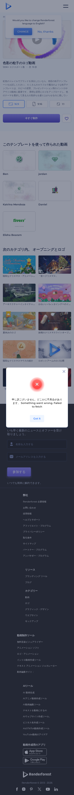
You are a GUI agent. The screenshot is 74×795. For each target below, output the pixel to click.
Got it (37, 418)
